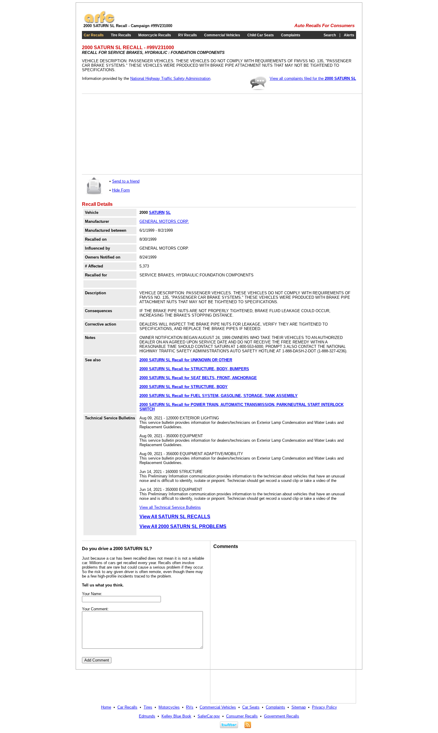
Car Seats (251, 707)
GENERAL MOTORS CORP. (164, 221)
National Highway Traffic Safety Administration (170, 78)
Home (106, 707)
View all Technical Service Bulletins (170, 507)
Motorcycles (169, 707)
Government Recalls (281, 716)
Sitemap (298, 707)
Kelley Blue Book (176, 716)
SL (168, 212)
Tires (148, 707)
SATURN (156, 212)
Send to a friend (125, 181)
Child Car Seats (260, 35)
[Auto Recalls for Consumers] (99, 22)
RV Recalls (187, 35)
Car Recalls (94, 35)
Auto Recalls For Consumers (324, 25)
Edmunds (147, 716)
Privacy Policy (324, 707)
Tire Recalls (121, 35)
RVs (189, 707)
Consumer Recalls (242, 716)
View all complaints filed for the (313, 78)
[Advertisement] (129, 134)
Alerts (349, 35)
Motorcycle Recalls (154, 35)
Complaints (290, 35)
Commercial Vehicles (222, 35)
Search (330, 35)
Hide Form (121, 190)
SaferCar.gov (209, 716)
